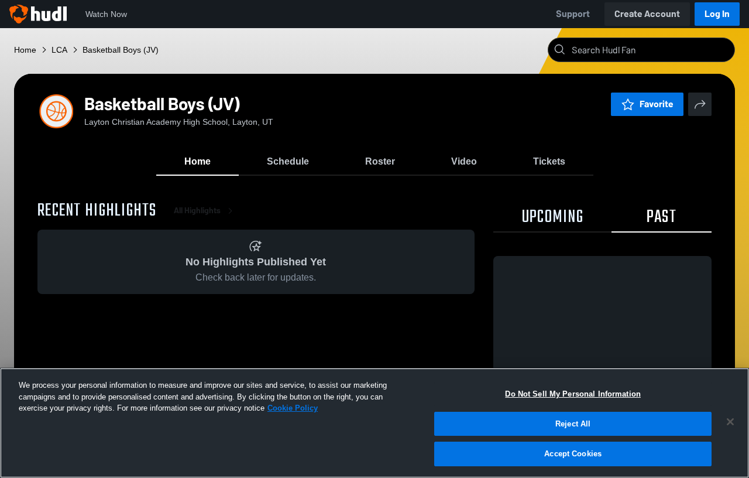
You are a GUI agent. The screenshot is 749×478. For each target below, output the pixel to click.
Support (573, 14)
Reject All (572, 423)
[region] (374, 423)
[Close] (730, 422)
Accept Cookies (573, 453)
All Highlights (197, 210)
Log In (717, 14)
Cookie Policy (292, 408)
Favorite (657, 104)
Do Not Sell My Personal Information (573, 394)
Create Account (647, 14)
